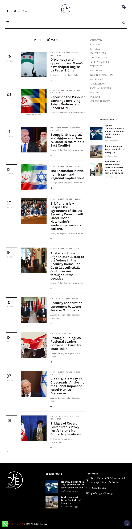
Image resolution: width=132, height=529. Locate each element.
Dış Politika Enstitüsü (14, 524)
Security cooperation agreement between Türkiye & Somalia (66, 306)
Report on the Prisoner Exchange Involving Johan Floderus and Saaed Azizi (67, 102)
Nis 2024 (9, 136)
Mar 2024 (10, 207)
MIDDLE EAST (55, 55)
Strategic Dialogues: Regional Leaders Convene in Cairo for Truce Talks (66, 343)
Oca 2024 (9, 425)
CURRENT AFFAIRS (71, 53)
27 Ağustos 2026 (111, 141)
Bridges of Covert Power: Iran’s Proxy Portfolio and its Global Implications (65, 428)
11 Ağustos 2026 (111, 177)
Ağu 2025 (10, 61)
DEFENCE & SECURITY (59, 90)
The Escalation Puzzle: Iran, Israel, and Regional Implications (67, 174)
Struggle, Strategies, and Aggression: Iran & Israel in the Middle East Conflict (67, 140)
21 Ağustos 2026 (111, 156)
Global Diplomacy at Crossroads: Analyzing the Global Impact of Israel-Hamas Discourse (67, 386)
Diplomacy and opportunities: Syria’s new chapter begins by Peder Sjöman (67, 65)
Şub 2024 (9, 342)
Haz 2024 (9, 98)
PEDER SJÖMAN (56, 53)
